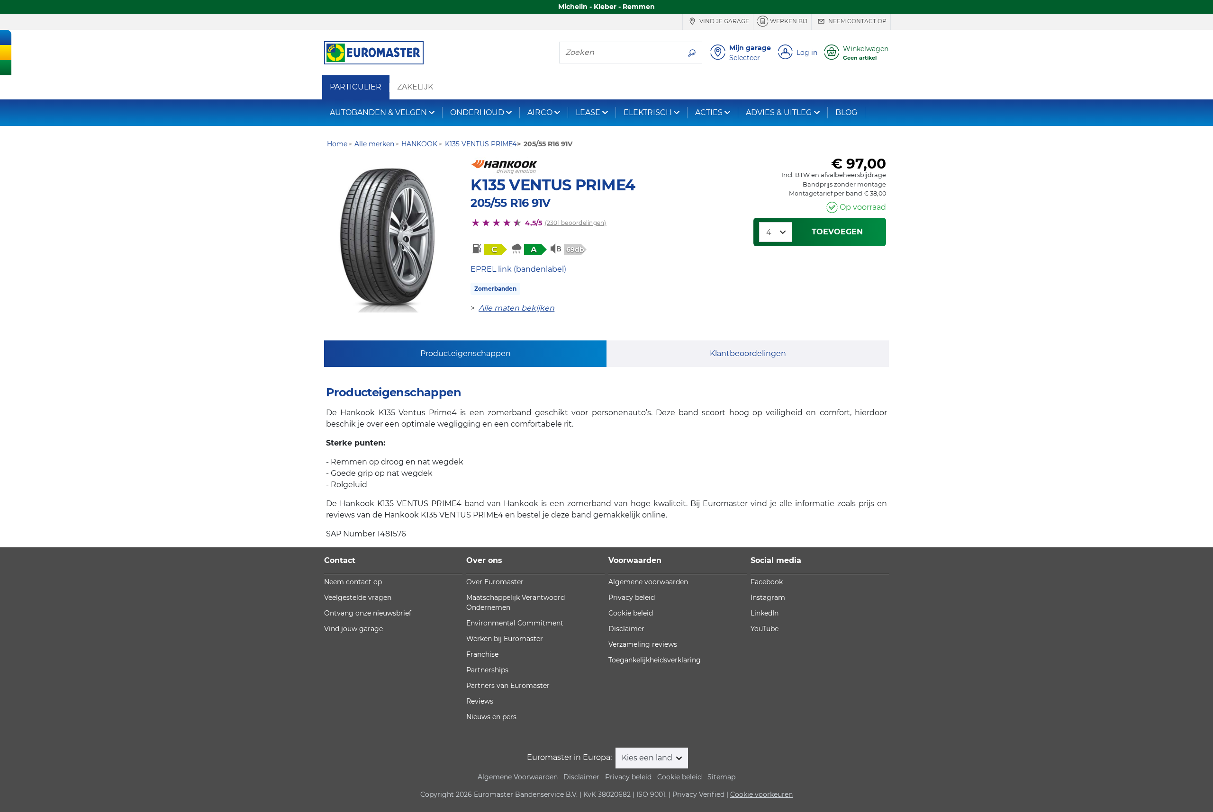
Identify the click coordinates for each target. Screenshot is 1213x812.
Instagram (768, 597)
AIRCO (539, 112)
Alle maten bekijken (516, 307)
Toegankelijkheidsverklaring (654, 660)
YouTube (764, 629)
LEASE (588, 112)
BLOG (846, 112)
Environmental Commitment (514, 623)
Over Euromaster (495, 582)
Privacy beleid (631, 597)
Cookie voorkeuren (761, 794)
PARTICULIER (355, 87)
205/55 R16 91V (510, 203)
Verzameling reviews (642, 644)
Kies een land (648, 757)
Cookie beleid (630, 613)
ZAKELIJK (415, 87)
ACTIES (709, 112)
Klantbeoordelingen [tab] (748, 353)
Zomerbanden (495, 288)
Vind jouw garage (353, 629)
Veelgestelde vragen (357, 597)
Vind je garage (723, 21)
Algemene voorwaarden (648, 582)
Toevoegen (837, 231)
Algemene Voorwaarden (518, 777)
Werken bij (788, 21)
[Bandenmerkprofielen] (388, 238)
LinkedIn (764, 613)
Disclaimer (626, 629)
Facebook (767, 582)
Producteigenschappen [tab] (465, 353)
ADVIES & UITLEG (779, 112)
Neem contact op (857, 21)
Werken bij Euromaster (504, 638)
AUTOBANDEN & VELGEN (378, 112)
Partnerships (487, 670)
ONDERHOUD (477, 112)
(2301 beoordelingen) (575, 222)
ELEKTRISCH (648, 112)
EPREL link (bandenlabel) (518, 269)
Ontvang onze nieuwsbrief (367, 613)
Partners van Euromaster (508, 685)
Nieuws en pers (491, 717)
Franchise (482, 654)
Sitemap (721, 777)
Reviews (479, 701)
